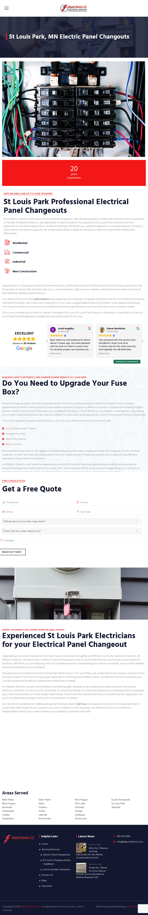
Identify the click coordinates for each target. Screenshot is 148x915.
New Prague (81, 799)
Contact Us (47, 875)
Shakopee (80, 814)
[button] (142, 341)
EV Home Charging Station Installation (57, 862)
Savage (79, 811)
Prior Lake (80, 803)
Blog (44, 880)
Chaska (5, 814)
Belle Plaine (8, 799)
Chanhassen (8, 811)
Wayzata (115, 807)
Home (45, 844)
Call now (81, 703)
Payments (47, 886)
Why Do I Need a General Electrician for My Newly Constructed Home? (92, 853)
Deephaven (8, 818)
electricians (41, 299)
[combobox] (71, 521)
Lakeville (43, 814)
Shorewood (81, 818)
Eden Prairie (45, 799)
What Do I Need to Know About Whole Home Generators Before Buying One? (91, 872)
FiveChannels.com (136, 906)
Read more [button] (55, 353)
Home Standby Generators (56, 869)
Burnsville (7, 807)
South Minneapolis (120, 799)
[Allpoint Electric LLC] (73, 8)
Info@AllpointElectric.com (130, 841)
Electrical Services (51, 849)
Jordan (42, 811)
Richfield (79, 807)
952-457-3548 (123, 836)
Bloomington (9, 803)
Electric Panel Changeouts (56, 854)
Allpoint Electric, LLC (31, 906)
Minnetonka (45, 818)
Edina (41, 803)
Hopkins (43, 807)
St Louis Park (118, 803)
